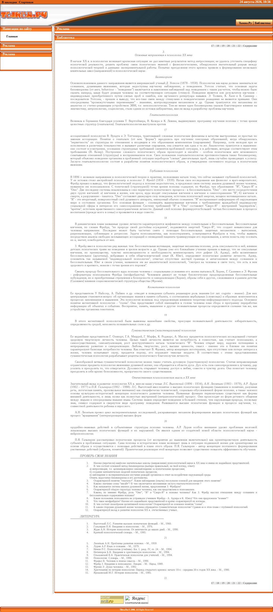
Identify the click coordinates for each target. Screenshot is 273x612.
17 (212, 46)
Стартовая (26, 2)
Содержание (250, 46)
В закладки (9, 2)
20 (228, 46)
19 (223, 46)
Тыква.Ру (244, 23)
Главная (12, 36)
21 (233, 46)
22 (239, 46)
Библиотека (263, 23)
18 (217, 46)
